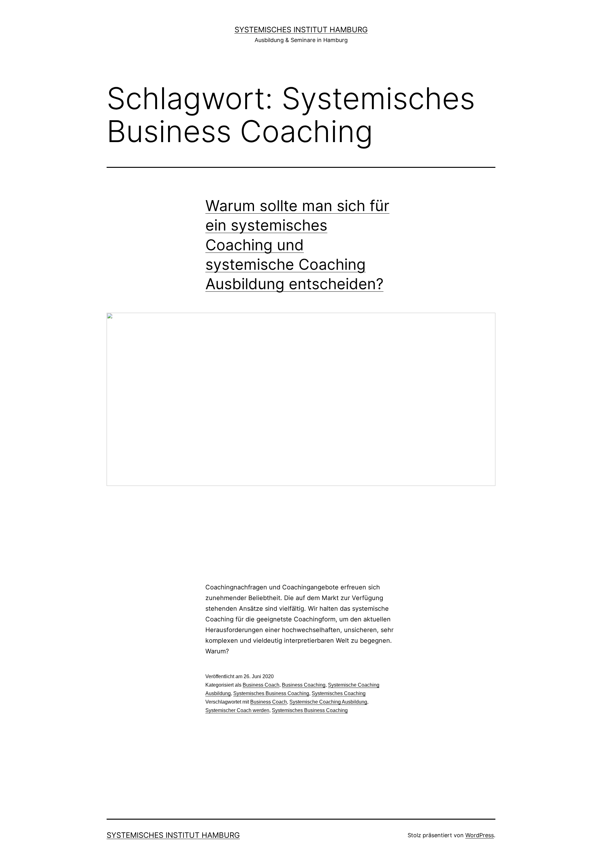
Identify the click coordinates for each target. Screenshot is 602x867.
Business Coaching (303, 685)
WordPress (479, 835)
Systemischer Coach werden (237, 710)
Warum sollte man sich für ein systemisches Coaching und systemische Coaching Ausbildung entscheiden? (297, 244)
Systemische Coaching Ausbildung (328, 702)
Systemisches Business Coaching (271, 693)
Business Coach (261, 685)
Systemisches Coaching (339, 693)
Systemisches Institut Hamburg (301, 29)
